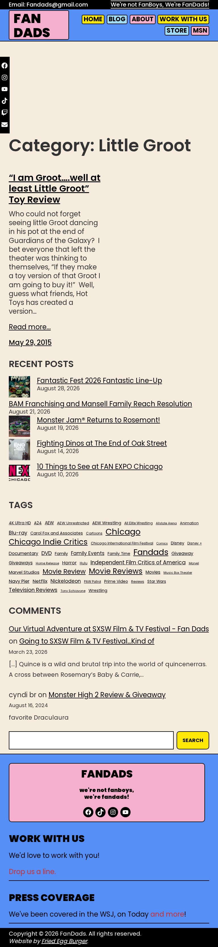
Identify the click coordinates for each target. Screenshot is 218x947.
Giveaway (182, 553)
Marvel (194, 563)
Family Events (87, 553)
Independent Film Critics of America (138, 562)
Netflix (40, 581)
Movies (153, 572)
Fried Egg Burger (64, 941)
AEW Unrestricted (73, 523)
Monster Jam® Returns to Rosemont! (98, 420)
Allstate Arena (166, 523)
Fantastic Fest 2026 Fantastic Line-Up (99, 380)
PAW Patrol (92, 582)
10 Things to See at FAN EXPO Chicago (100, 466)
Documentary (23, 553)
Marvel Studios (24, 572)
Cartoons (94, 533)
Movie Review (64, 571)
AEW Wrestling (106, 522)
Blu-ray (18, 532)
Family (61, 553)
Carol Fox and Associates (56, 533)
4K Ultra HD (20, 522)
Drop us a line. (32, 871)
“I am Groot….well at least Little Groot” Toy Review (54, 188)
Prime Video (116, 581)
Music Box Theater (178, 573)
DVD (46, 553)
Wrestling (98, 590)
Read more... (30, 326)
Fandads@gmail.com (57, 5)
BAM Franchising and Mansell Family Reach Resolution (100, 403)
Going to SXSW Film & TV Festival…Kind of (86, 641)
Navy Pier (19, 581)
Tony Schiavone (72, 591)
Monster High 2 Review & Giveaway (107, 694)
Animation (189, 523)
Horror (69, 563)
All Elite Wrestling (138, 523)
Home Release (47, 563)
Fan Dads (32, 26)
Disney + (194, 543)
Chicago (123, 531)
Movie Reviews (115, 571)
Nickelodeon (66, 581)
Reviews (137, 582)
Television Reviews (33, 590)
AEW (49, 523)
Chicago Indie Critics (48, 542)
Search (193, 740)
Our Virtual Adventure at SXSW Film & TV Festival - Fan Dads (109, 629)
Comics (162, 544)
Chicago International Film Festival (122, 543)
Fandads (150, 552)
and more (167, 914)
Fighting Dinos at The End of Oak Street (102, 443)
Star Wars (156, 581)
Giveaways (21, 563)
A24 (38, 523)
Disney (177, 543)
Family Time (119, 553)
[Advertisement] (109, 88)
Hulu (83, 563)
